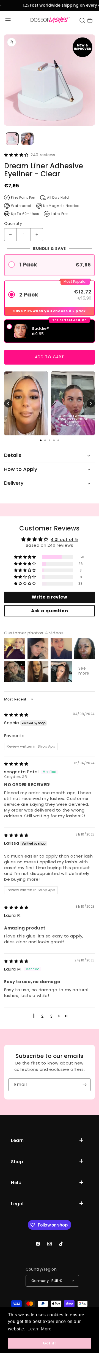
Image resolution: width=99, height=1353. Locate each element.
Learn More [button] (39, 1329)
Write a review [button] (49, 597)
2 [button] (42, 1016)
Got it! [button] (49, 1343)
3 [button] (51, 1016)
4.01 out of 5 (64, 539)
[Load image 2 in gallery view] (27, 139)
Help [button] (16, 1182)
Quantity (13, 223)
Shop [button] (17, 1161)
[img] (16, 715)
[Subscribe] (84, 1084)
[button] (8, 20)
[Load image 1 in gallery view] (12, 139)
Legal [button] (17, 1204)
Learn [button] (17, 1140)
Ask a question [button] (49, 611)
